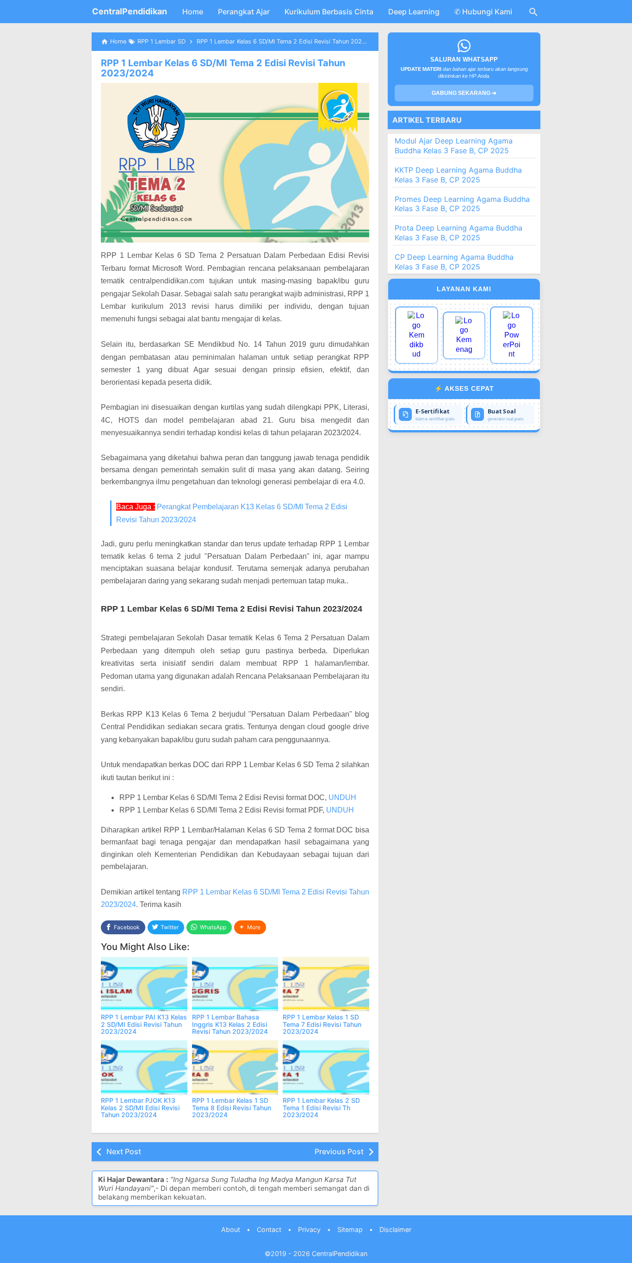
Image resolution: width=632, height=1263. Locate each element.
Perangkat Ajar (244, 11)
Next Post (123, 1151)
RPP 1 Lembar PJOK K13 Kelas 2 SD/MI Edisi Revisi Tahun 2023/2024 (140, 1107)
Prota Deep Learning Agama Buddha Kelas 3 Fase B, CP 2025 (458, 232)
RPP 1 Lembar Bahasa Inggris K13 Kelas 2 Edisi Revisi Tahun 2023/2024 (230, 1024)
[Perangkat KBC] (464, 335)
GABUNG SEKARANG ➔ (464, 93)
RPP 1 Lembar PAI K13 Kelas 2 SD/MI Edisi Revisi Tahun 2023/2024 (144, 1024)
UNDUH (342, 797)
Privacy (309, 1229)
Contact (269, 1229)
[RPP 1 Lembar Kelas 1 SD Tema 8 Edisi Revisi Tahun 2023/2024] (235, 1067)
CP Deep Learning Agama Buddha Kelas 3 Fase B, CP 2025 (454, 261)
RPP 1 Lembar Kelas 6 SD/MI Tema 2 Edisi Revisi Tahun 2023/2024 (223, 68)
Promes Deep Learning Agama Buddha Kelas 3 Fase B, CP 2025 (462, 203)
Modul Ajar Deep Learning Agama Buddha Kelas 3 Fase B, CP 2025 (454, 145)
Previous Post (339, 1151)
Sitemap (350, 1229)
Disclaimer (395, 1229)
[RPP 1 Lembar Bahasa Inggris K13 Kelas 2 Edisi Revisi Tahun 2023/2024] (235, 984)
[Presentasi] (511, 335)
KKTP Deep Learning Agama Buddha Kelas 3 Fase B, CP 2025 (458, 174)
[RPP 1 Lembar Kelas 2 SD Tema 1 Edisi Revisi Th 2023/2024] (326, 1067)
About (230, 1229)
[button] (250, 927)
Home (192, 11)
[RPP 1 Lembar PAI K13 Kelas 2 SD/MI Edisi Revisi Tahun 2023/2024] (144, 984)
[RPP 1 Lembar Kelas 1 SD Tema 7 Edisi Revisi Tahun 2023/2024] (326, 984)
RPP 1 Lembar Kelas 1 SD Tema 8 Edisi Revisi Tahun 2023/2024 (231, 1107)
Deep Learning (414, 11)
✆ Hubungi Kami (483, 11)
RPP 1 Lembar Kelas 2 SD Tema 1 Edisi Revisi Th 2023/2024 (321, 1107)
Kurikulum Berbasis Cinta (329, 11)
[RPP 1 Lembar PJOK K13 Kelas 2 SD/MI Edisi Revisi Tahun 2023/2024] (144, 1067)
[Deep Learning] (416, 335)
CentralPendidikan (129, 11)
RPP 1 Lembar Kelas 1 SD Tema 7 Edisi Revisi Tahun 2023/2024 (322, 1024)
